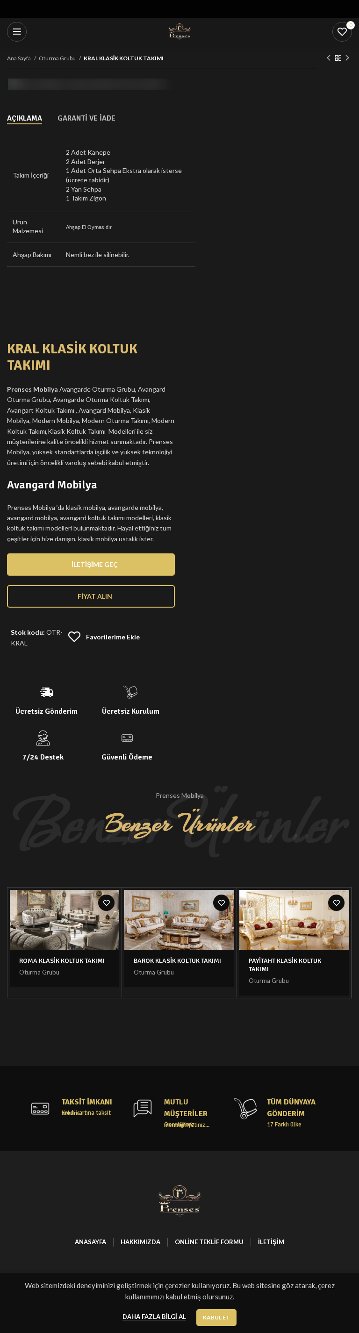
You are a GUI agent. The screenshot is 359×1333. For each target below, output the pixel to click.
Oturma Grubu (58, 58)
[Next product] (347, 58)
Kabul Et (216, 1317)
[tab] (24, 118)
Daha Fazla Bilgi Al (154, 1316)
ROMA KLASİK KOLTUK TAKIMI (62, 961)
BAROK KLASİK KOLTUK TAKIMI (177, 961)
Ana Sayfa (19, 58)
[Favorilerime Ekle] (106, 903)
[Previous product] (328, 58)
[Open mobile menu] (16, 31)
